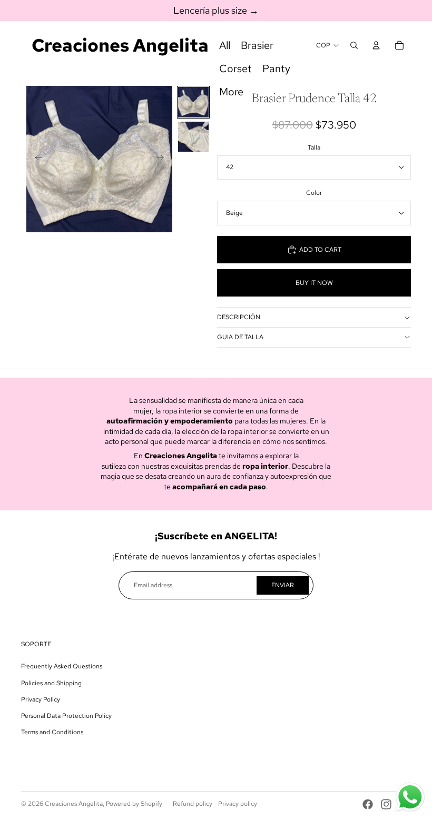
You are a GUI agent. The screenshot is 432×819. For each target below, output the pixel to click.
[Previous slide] (35, 159)
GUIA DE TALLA (240, 337)
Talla (314, 147)
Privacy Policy (40, 699)
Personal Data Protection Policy (66, 716)
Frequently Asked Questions (61, 666)
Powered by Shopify (134, 804)
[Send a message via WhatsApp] (410, 797)
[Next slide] (163, 159)
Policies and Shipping (51, 683)
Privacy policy (237, 804)
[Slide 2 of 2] (193, 137)
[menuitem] (224, 45)
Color (314, 193)
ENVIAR (282, 585)
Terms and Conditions (52, 732)
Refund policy (192, 804)
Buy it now (314, 283)
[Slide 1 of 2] (193, 102)
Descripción (238, 317)
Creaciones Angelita (74, 804)
